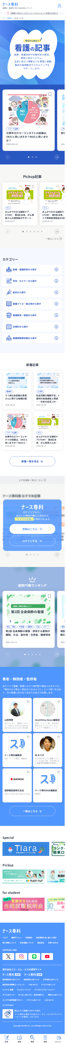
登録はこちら (29, 529)
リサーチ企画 (13, 128)
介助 (38, 626)
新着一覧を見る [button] (30, 461)
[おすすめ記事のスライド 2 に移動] (32, 157)
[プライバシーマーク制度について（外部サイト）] (7, 1013)
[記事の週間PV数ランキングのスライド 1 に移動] (25, 654)
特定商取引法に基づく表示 (46, 938)
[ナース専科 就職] (33, 974)
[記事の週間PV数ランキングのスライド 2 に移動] (28, 654)
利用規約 (28, 938)
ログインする (29, 541)
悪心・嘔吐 (11, 626)
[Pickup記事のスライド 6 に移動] (41, 231)
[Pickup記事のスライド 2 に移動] (26, 231)
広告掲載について (27, 943)
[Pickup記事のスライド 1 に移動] (23, 231)
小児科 (40, 391)
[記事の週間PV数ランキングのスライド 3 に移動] (32, 654)
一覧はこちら (51, 238)
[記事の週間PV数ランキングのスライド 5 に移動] (40, 654)
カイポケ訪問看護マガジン (12, 1000)
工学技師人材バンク (50, 979)
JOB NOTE (33, 985)
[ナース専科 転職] (11, 974)
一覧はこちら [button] (30, 811)
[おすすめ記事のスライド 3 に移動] (36, 157)
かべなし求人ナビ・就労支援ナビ (31, 995)
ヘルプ (5, 938)
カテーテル (47, 626)
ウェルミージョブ (24, 990)
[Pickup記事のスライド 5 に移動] (38, 231)
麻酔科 (30, 626)
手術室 (21, 626)
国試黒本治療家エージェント (13, 985)
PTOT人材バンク (48, 985)
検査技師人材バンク (31, 979)
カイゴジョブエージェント (44, 990)
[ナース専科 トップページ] (11, 931)
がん (8, 208)
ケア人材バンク (8, 995)
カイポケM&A (8, 1005)
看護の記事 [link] (19, 18)
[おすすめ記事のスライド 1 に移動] (28, 157)
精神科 (9, 391)
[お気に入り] (28, 701)
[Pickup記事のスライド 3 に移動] (30, 231)
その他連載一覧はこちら (31, 480)
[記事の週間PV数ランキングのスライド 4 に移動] (36, 654)
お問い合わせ (53, 943)
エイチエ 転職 (7, 990)
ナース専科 (7, 18)
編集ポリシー (16, 938)
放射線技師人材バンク (11, 979)
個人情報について (9, 943)
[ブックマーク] (50, 94)
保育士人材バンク (55, 995)
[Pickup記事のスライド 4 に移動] (34, 231)
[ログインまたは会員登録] (59, 6)
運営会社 (40, 943)
